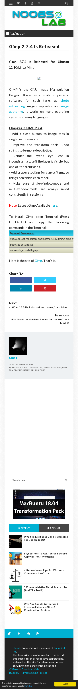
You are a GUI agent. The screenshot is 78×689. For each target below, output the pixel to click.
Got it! (65, 683)
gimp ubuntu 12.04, (23, 370)
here (54, 205)
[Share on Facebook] (21, 280)
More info (28, 685)
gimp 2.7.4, (37, 367)
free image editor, (22, 367)
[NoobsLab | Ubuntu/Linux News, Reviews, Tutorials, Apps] (39, 18)
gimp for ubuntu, (52, 367)
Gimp (38, 261)
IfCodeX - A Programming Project (28, 672)
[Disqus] (39, 430)
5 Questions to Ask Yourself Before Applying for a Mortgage (45, 555)
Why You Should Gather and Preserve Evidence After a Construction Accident (41, 607)
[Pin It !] (45, 288)
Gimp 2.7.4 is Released (34, 46)
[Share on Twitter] (45, 280)
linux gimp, (39, 370)
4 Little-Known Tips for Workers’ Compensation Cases (44, 572)
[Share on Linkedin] (21, 288)
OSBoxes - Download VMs (24, 669)
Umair (13, 358)
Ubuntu (17, 647)
